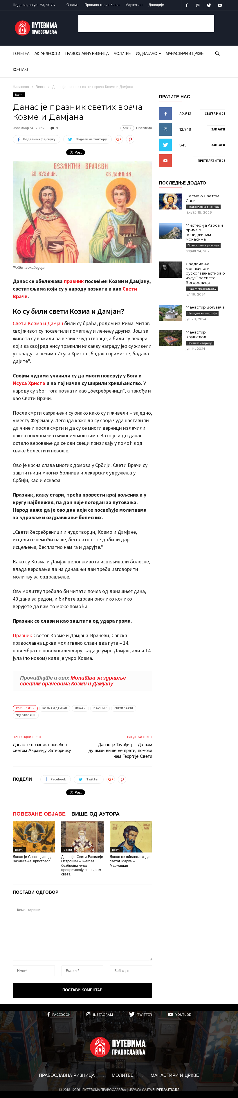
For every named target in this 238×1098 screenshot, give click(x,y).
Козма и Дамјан (54, 708)
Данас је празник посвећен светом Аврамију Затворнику (42, 747)
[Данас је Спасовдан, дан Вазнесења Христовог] (34, 836)
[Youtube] (219, 5)
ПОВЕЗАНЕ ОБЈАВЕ (39, 814)
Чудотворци (25, 715)
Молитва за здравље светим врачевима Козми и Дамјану (73, 680)
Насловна (21, 87)
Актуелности (47, 53)
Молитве (122, 53)
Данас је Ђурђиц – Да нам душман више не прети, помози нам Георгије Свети (120, 750)
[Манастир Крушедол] (170, 338)
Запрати (218, 129)
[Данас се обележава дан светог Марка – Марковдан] (131, 836)
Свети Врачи (123, 708)
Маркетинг (134, 5)
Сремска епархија (199, 343)
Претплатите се (211, 161)
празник (74, 281)
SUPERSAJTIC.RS (166, 1089)
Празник (22, 635)
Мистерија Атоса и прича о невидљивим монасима (204, 232)
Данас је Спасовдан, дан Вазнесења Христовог (34, 859)
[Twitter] (208, 5)
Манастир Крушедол (196, 334)
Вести (41, 87)
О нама (72, 5)
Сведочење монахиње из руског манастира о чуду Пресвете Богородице (205, 273)
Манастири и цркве (185, 53)
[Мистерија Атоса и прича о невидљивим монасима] (170, 231)
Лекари (80, 708)
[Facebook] (186, 5)
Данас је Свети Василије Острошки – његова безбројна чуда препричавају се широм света (82, 865)
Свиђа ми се (215, 114)
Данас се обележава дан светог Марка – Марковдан (131, 861)
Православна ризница (87, 53)
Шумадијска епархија (202, 313)
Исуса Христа (29, 383)
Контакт (21, 69)
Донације (156, 5)
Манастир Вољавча (205, 307)
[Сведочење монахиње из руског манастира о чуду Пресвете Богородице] (170, 269)
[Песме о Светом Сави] (170, 201)
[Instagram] (197, 5)
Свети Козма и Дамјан (38, 323)
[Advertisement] (146, 23)
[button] (217, 53)
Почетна (21, 53)
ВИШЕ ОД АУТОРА (95, 814)
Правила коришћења (102, 5)
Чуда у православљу (201, 288)
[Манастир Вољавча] (170, 313)
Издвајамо (146, 53)
